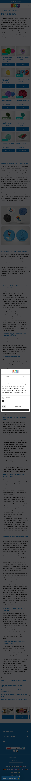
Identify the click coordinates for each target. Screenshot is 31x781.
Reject (3, 406)
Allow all (15, 410)
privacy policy (23, 392)
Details (23, 376)
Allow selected (18, 406)
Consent (8, 376)
